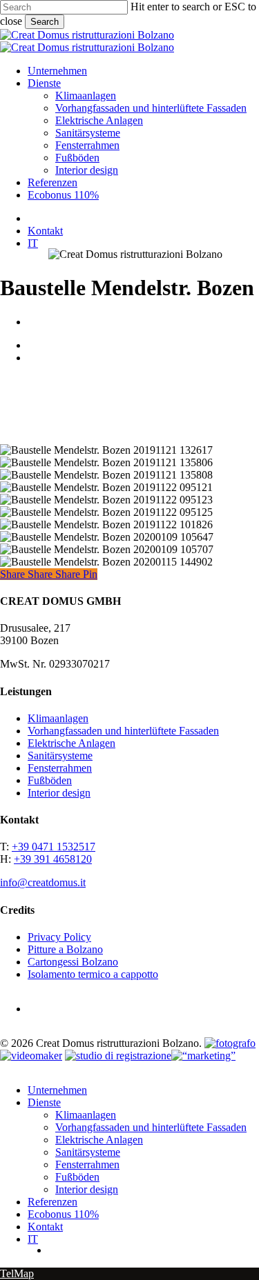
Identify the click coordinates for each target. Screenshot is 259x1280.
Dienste (44, 1102)
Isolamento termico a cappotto (93, 974)
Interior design (59, 793)
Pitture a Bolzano (65, 949)
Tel (7, 1273)
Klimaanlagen (58, 718)
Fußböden (50, 780)
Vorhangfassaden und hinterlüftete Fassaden (123, 731)
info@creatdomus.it (43, 882)
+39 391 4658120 (53, 859)
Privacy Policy (59, 937)
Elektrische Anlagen (71, 743)
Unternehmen (57, 1090)
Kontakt (45, 1226)
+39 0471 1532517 (53, 846)
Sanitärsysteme (60, 755)
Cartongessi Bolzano (73, 962)
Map (24, 1273)
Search (44, 22)
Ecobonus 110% (63, 1214)
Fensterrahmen (60, 768)
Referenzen (52, 1202)
